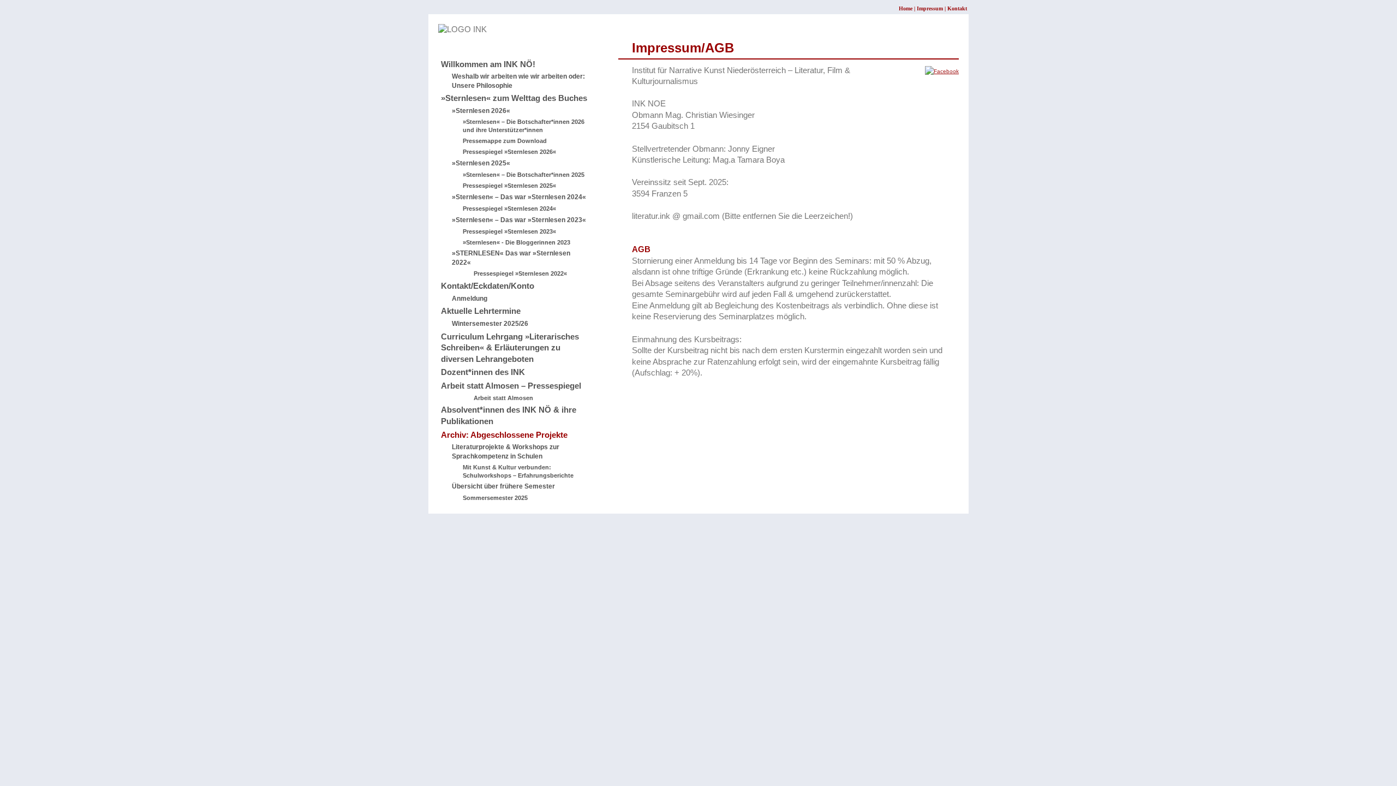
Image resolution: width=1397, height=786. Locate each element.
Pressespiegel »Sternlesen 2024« (509, 208)
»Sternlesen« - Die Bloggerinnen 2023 (516, 242)
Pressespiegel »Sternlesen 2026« (509, 151)
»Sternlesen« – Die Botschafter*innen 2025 (523, 174)
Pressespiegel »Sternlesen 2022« (520, 273)
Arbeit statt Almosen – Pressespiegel (511, 386)
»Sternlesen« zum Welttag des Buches (514, 98)
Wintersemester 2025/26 (490, 323)
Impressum (930, 8)
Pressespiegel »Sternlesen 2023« (509, 231)
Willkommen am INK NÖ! (488, 64)
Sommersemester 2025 (495, 498)
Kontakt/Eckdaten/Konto (487, 286)
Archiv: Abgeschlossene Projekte (504, 435)
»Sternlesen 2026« (481, 111)
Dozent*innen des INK (483, 372)
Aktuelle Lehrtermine (481, 311)
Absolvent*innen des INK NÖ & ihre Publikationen (508, 416)
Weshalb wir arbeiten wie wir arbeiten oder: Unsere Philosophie (518, 81)
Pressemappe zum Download (505, 141)
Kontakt (957, 8)
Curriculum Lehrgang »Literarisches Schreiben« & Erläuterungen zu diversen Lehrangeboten (510, 348)
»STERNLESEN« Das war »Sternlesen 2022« (511, 257)
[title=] (942, 71)
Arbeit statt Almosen (503, 398)
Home (905, 8)
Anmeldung (469, 298)
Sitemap (453, 41)
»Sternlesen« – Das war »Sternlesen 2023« (519, 220)
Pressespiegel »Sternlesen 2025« (509, 185)
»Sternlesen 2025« (481, 163)
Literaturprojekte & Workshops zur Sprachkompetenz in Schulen (505, 451)
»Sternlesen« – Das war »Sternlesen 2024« (519, 197)
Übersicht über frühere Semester (503, 486)
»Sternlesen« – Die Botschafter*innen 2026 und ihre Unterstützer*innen (523, 125)
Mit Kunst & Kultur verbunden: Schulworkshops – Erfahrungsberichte (518, 471)
